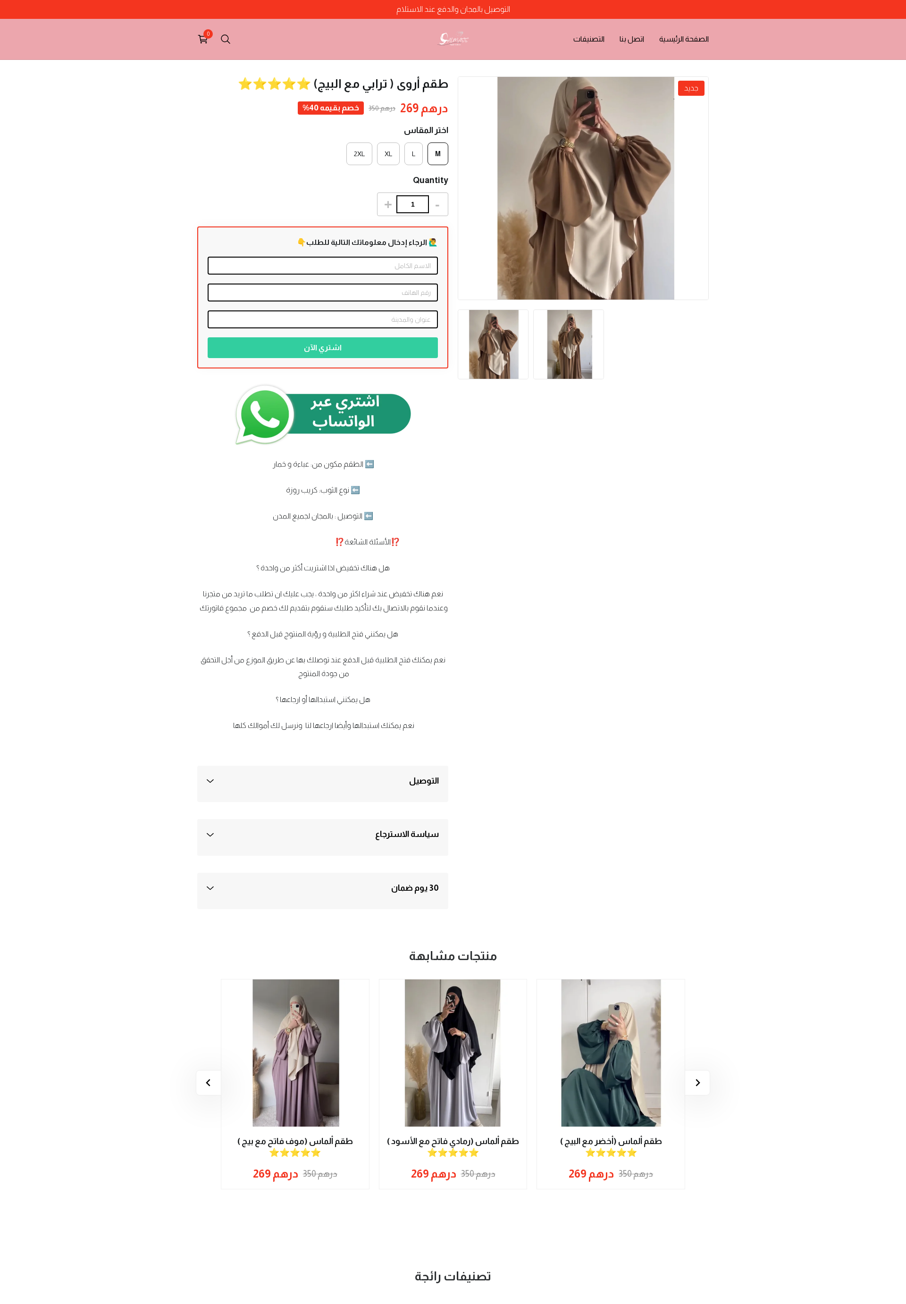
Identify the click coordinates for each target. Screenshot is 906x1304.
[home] (453, 39)
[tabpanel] (493, 344)
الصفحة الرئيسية (684, 39)
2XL (359, 154)
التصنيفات (588, 39)
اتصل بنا (632, 39)
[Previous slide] (697, 1082)
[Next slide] (208, 1082)
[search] (225, 39)
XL (388, 154)
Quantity (430, 180)
